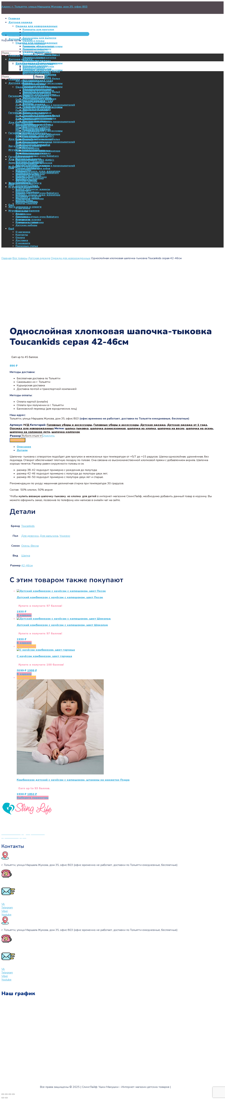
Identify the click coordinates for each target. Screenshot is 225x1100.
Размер (15, 436)
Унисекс (64, 536)
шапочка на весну (171, 428)
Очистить (48, 436)
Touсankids (28, 526)
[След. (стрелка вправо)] (6, 1097)
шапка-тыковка (77, 428)
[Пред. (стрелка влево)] (2, 1097)
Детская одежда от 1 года (187, 425)
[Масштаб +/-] (2, 1094)
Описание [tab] (24, 447)
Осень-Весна (30, 546)
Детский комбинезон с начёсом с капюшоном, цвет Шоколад (62, 625)
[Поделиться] (9, 1094)
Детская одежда (39, 258)
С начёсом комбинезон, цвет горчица (44, 656)
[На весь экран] (6, 1094)
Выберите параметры (33, 798)
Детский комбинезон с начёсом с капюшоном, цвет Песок (60, 597)
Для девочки (29, 536)
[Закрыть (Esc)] (13, 1094)
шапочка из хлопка (141, 428)
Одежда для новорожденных (70, 258)
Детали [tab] (22, 450)
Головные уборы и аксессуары (69, 425)
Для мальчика (49, 536)
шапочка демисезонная (108, 428)
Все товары (19, 258)
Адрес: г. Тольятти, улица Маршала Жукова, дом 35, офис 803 (44, 7)
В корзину (17, 440)
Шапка (25, 556)
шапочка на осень (199, 428)
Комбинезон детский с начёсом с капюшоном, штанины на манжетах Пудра (73, 780)
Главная (6, 258)
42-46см (27, 565)
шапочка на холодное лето (30, 432)
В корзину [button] (24, 615)
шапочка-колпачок (66, 432)
